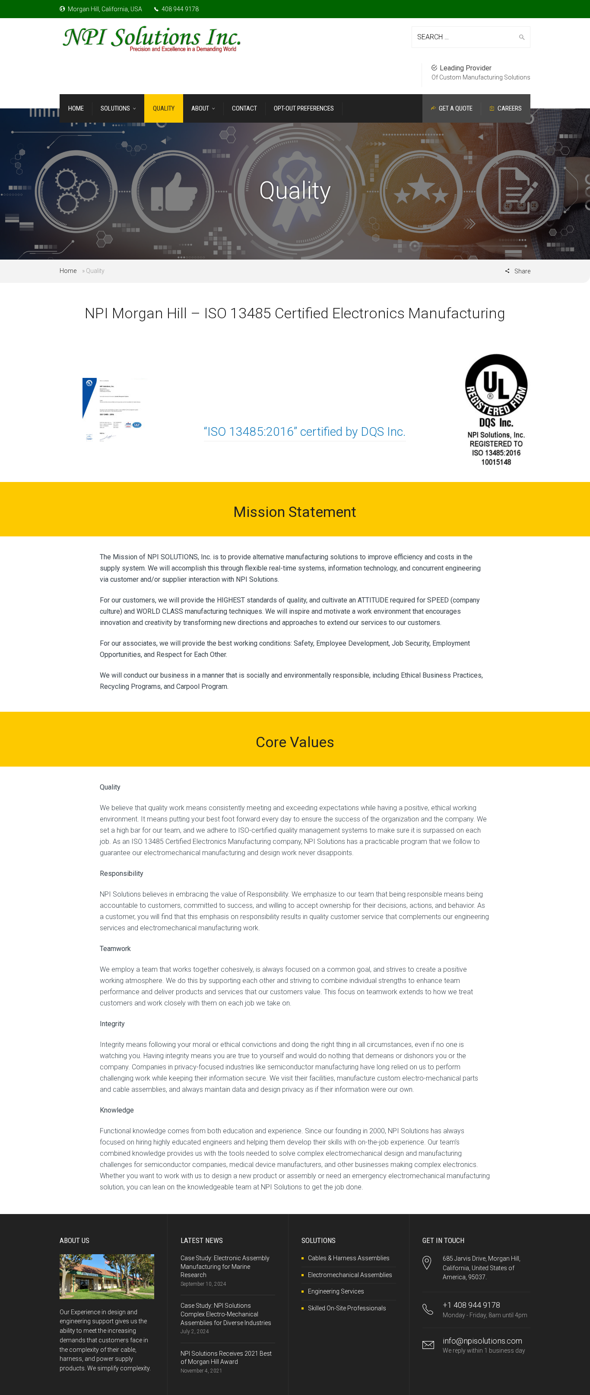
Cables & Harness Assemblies (349, 1258)
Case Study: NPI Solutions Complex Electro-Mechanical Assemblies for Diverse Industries (226, 1314)
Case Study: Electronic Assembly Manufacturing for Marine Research (225, 1266)
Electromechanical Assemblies (350, 1274)
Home (68, 270)
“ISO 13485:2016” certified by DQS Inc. (305, 432)
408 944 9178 (179, 9)
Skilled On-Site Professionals (347, 1308)
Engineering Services (336, 1291)
